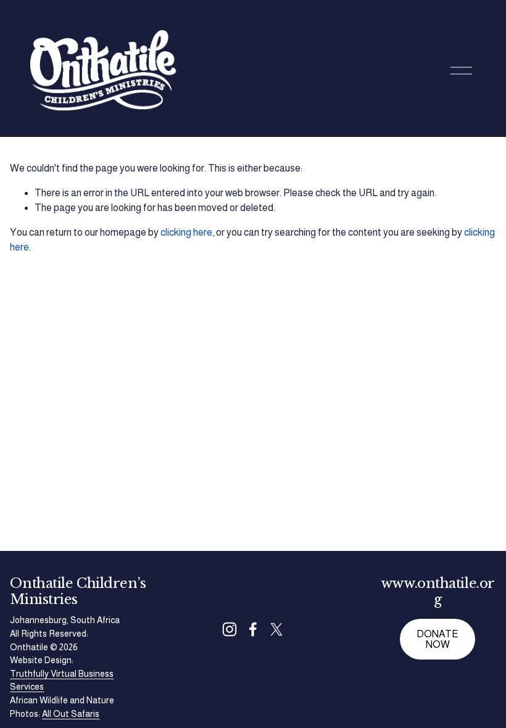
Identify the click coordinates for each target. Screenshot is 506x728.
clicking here (186, 232)
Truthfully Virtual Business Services (62, 680)
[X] (276, 629)
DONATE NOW (437, 639)
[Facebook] (253, 629)
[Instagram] (229, 629)
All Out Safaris (70, 714)
